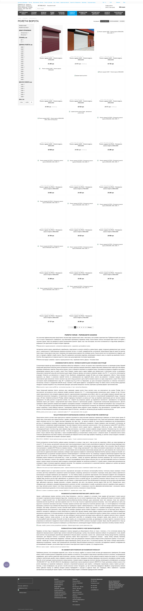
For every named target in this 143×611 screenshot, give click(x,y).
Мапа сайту (75, 601)
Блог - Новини (56, 2)
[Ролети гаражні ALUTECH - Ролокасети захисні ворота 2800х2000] (110, 168)
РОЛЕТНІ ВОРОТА (72, 13)
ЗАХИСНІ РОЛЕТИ (107, 13)
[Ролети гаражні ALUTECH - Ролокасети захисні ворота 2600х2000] (51, 168)
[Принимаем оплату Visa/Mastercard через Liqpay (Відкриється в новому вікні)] (29, 590)
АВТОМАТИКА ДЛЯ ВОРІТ (95, 13)
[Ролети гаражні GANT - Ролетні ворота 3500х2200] (110, 40)
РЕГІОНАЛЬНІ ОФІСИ (23, 13)
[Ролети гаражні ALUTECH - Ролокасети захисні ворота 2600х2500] (51, 297)
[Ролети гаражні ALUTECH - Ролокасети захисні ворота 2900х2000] (51, 211)
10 (60, 99)
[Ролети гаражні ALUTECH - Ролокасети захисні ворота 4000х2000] (51, 254)
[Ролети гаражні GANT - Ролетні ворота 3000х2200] (81, 40)
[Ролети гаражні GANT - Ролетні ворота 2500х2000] (81, 126)
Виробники (84, 2)
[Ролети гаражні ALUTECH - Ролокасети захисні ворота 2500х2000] (110, 126)
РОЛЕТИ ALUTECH (23, 27)
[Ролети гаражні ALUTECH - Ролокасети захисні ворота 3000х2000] (81, 211)
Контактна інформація (22, 2)
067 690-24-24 (42, 5)
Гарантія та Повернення (75, 2)
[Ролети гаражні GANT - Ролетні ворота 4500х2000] (81, 83)
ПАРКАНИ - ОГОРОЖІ (61, 13)
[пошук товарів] (99, 8)
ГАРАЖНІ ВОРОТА (34, 13)
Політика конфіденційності (79, 599)
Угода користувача (91, 2)
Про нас (30, 2)
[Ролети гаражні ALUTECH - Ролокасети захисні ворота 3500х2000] (110, 211)
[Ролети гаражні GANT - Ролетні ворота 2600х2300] (51, 126)
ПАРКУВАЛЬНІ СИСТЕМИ (118, 13)
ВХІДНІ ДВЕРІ (52, 13)
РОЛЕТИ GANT (23, 25)
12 (120, 142)
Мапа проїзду (111, 589)
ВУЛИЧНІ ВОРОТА (43, 13)
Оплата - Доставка (48, 2)
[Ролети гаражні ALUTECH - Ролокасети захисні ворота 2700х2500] (81, 297)
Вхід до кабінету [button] (76, 581)
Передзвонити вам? (51, 5)
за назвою (122, 21)
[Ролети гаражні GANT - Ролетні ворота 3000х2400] (51, 83)
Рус (105, 2)
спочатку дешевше (114, 21)
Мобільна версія (22, 592)
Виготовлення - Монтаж (38, 2)
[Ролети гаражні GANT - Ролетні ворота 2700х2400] (51, 40)
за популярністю (104, 21)
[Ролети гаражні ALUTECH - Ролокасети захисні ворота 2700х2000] (81, 168)
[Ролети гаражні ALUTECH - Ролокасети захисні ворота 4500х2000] (81, 254)
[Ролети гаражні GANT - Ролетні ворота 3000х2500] (110, 83)
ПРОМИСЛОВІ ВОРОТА (83, 13)
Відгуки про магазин (65, 2)
